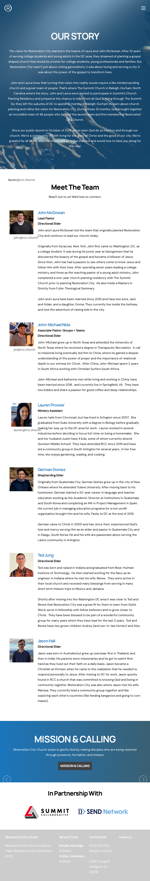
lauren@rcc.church (27, 430)
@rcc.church (26, 180)
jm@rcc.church (24, 349)
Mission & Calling (75, 766)
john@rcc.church (26, 238)
